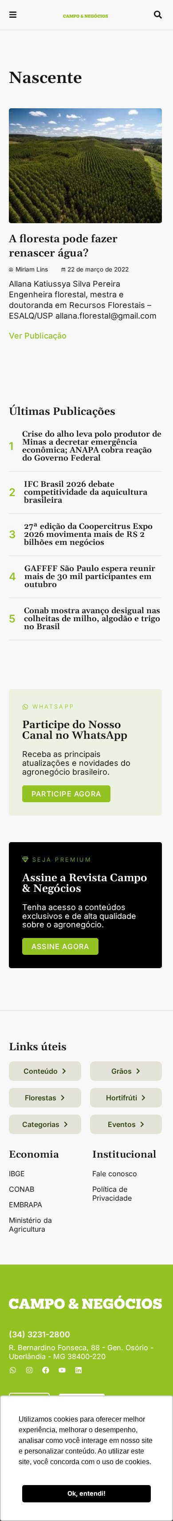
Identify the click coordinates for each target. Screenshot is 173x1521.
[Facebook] (46, 1370)
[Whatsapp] (13, 1370)
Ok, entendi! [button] (86, 1493)
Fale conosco (114, 1173)
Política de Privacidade (112, 1193)
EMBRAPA (25, 1204)
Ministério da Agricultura (30, 1224)
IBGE (17, 1173)
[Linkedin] (78, 1370)
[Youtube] (62, 1370)
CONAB (21, 1189)
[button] (13, 16)
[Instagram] (29, 1370)
